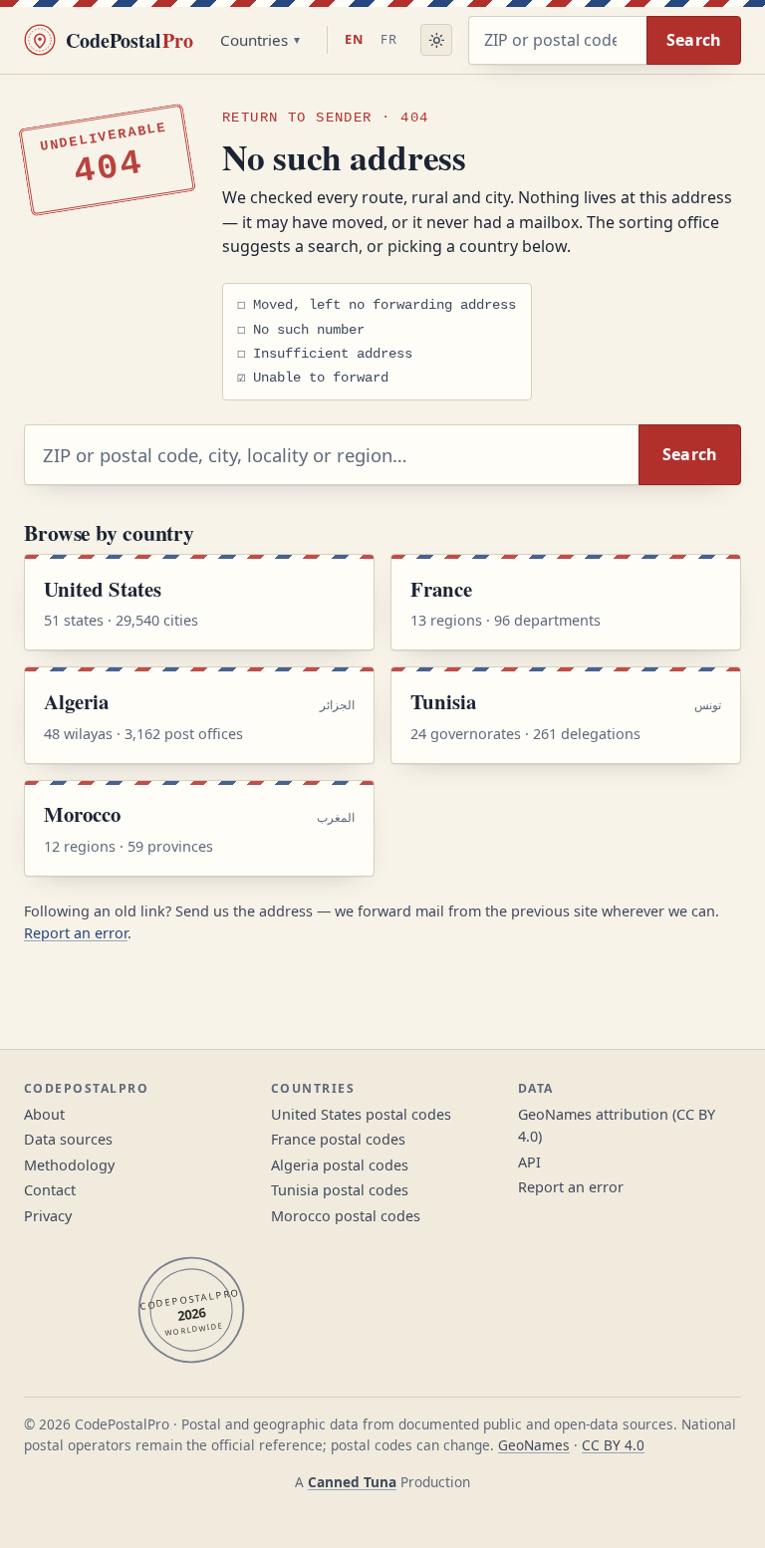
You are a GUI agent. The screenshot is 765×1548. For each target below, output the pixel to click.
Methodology (69, 1165)
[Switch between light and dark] (436, 40)
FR (389, 39)
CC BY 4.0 (613, 1444)
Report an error (76, 932)
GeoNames (534, 1444)
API (529, 1162)
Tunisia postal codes (339, 1189)
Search (694, 40)
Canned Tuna (352, 1481)
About (44, 1114)
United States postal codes (361, 1114)
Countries (254, 40)
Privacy (48, 1215)
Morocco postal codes (345, 1215)
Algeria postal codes (339, 1165)
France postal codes (338, 1139)
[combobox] (557, 40)
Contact (50, 1189)
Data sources (68, 1139)
